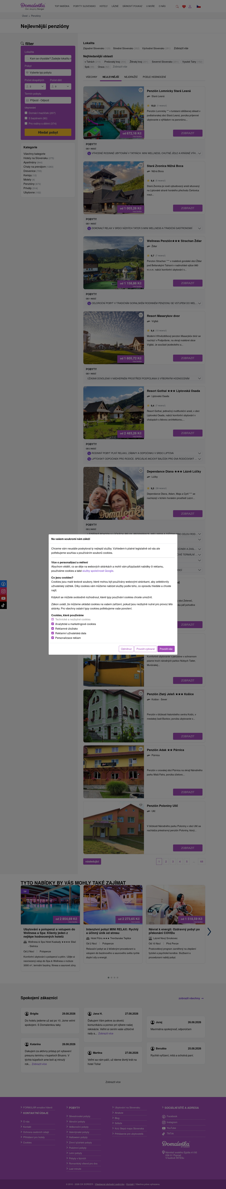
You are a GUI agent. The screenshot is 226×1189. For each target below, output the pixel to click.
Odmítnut (126, 649)
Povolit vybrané (145, 649)
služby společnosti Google (97, 571)
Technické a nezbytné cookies (72, 619)
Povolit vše (166, 649)
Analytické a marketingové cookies (75, 624)
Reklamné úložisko (66, 628)
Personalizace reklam (68, 638)
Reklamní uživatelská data (70, 633)
